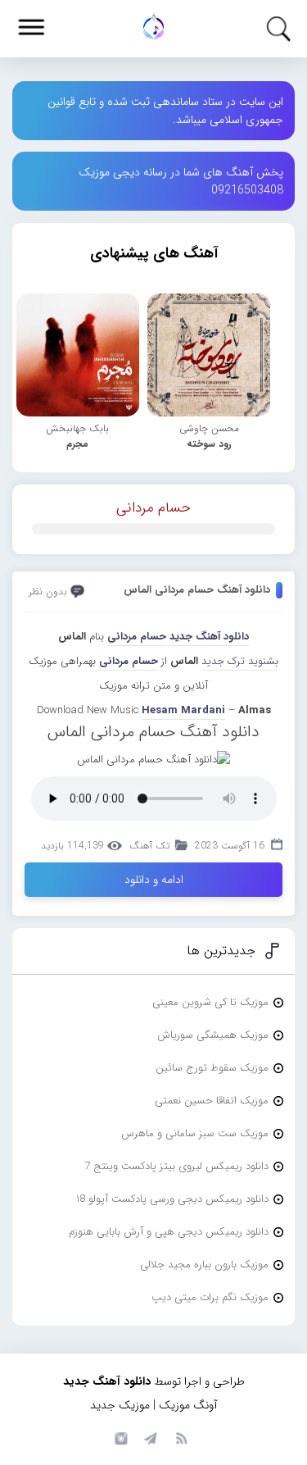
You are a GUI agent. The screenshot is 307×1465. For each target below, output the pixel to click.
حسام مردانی (153, 508)
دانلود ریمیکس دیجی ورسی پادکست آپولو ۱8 (172, 1199)
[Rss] (180, 1437)
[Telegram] (149, 1437)
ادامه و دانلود (153, 880)
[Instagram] (118, 1437)
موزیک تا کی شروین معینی (210, 1002)
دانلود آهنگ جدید (209, 636)
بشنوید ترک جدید (239, 661)
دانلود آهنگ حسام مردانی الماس (197, 589)
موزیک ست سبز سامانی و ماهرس (195, 1133)
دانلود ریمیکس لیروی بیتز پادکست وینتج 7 (176, 1166)
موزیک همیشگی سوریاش (213, 1035)
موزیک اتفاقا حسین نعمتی (212, 1100)
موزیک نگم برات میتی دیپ (210, 1297)
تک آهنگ (149, 845)
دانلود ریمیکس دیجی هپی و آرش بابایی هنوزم (169, 1231)
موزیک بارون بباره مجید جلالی (204, 1264)
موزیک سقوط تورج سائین (212, 1067)
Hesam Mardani (183, 710)
